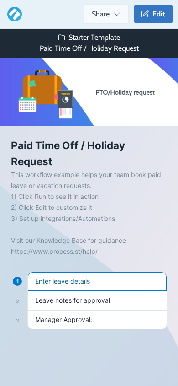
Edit (157, 14)
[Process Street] (12, 14)
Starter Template (94, 37)
